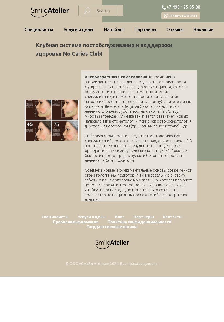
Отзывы (175, 29)
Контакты (172, 217)
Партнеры (145, 29)
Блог (119, 217)
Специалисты (39, 29)
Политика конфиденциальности (139, 222)
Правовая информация (75, 222)
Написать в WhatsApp (183, 15)
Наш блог (114, 29)
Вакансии (203, 29)
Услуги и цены (78, 29)
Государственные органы (112, 227)
